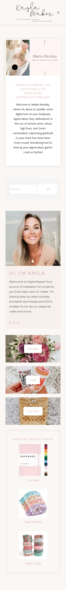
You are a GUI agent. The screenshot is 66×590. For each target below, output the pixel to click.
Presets (33, 349)
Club (33, 380)
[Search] (47, 189)
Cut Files (33, 411)
